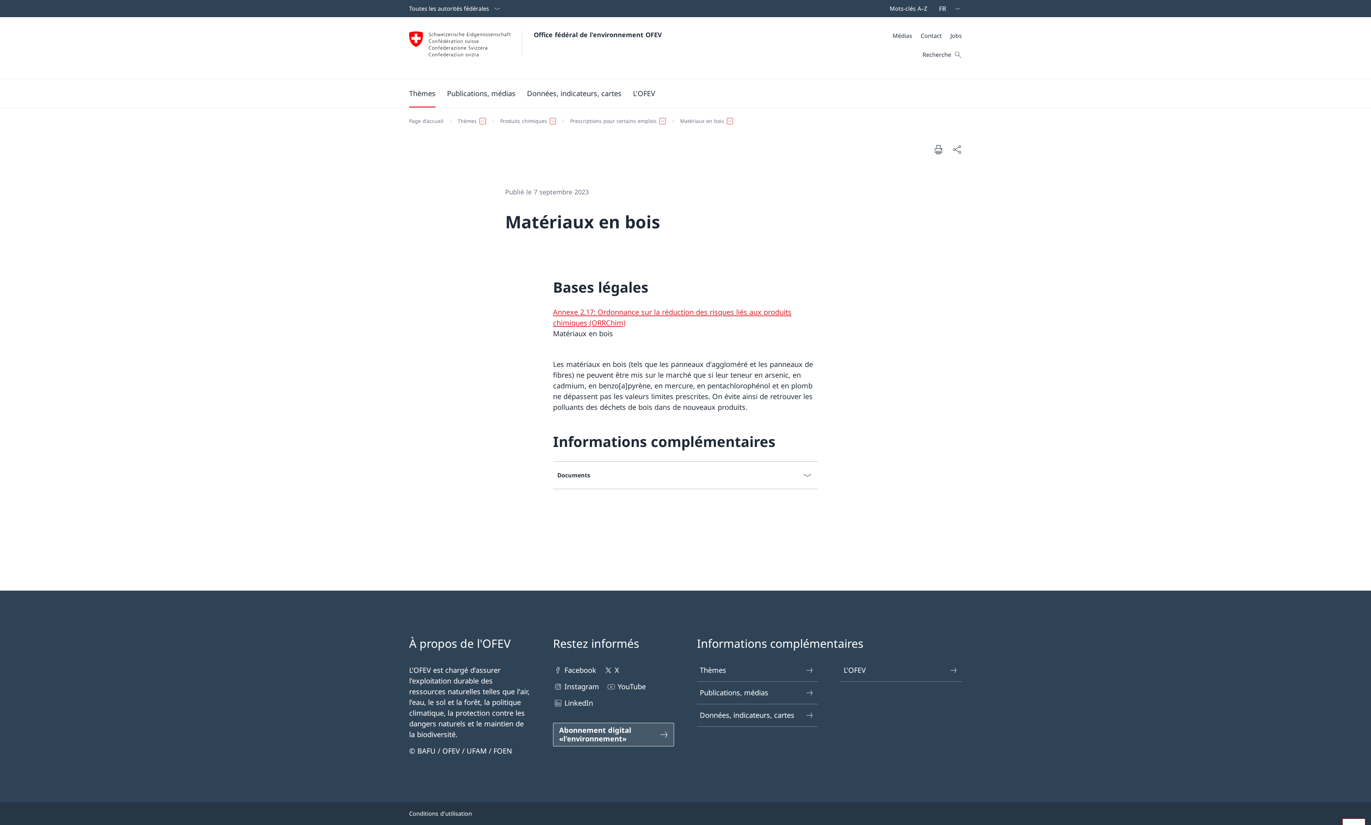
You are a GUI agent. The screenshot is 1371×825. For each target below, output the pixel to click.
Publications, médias (734, 692)
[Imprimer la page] (938, 149)
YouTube (632, 686)
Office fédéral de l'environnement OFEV (598, 34)
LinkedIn (578, 703)
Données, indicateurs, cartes (747, 715)
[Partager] (957, 149)
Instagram (581, 686)
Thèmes (713, 670)
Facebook (580, 670)
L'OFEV (855, 670)
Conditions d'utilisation (440, 813)
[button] (422, 93)
